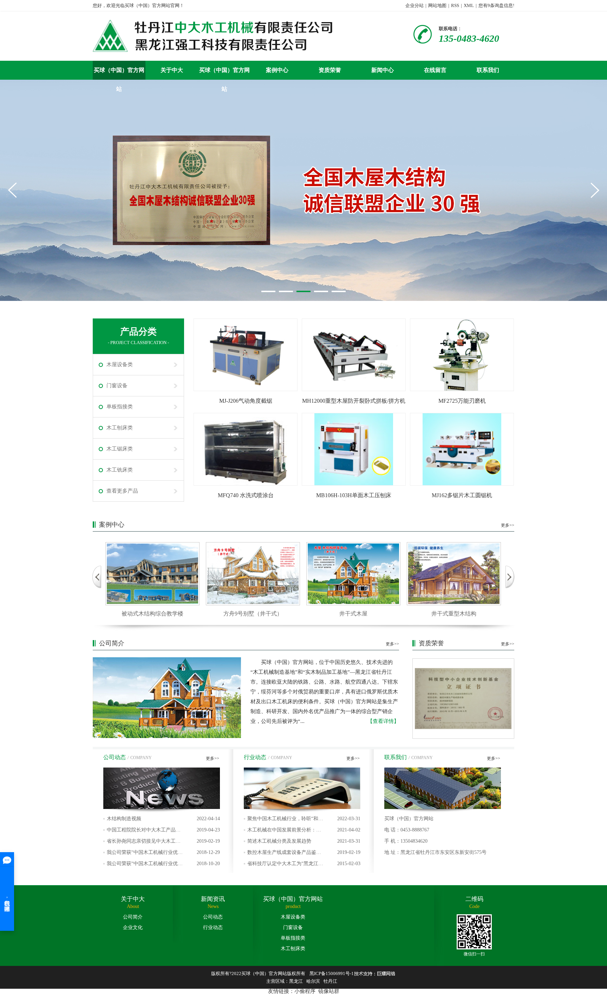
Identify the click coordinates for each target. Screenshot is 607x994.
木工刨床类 (119, 427)
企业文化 (133, 927)
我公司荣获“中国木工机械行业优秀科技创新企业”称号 (163, 865)
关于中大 (172, 70)
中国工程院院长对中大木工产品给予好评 (163, 831)
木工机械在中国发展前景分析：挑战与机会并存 (303, 831)
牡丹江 (330, 981)
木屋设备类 (119, 364)
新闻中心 (382, 70)
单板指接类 (119, 406)
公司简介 (133, 917)
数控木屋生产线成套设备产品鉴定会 (303, 854)
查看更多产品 (122, 491)
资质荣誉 (330, 70)
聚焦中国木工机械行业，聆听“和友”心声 (303, 820)
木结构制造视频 (163, 818)
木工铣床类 (119, 470)
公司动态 (213, 917)
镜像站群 (328, 991)
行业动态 (213, 927)
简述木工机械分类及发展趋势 (303, 841)
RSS (455, 5)
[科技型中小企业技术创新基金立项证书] (463, 698)
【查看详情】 (383, 721)
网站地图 (437, 5)
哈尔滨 (313, 981)
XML (469, 5)
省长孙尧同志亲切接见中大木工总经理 (163, 842)
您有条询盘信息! (496, 5)
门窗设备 (117, 385)
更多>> (507, 525)
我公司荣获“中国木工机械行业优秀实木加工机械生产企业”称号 (163, 854)
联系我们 (488, 70)
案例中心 (277, 70)
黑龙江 (296, 981)
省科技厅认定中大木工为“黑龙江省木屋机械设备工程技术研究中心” (303, 865)
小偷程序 (304, 991)
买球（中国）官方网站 (119, 73)
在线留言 (435, 70)
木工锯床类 (119, 449)
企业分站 (414, 5)
